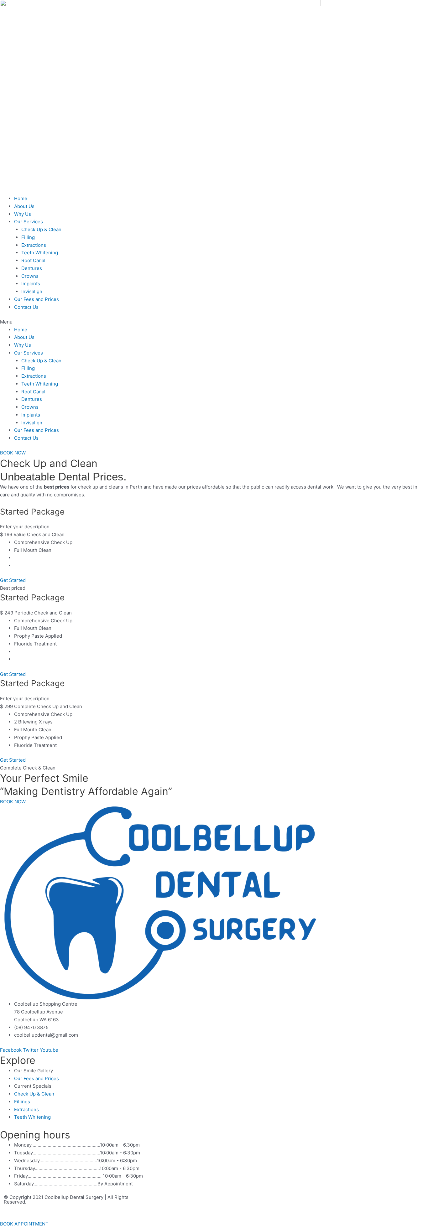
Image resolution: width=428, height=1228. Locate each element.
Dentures (31, 268)
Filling (28, 237)
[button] (214, 322)
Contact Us (26, 307)
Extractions (33, 245)
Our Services (28, 222)
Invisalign (31, 291)
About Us (24, 206)
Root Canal (33, 260)
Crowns (30, 276)
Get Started (13, 580)
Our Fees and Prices (36, 299)
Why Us (22, 214)
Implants (30, 284)
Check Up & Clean (41, 229)
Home (20, 198)
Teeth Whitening (39, 253)
